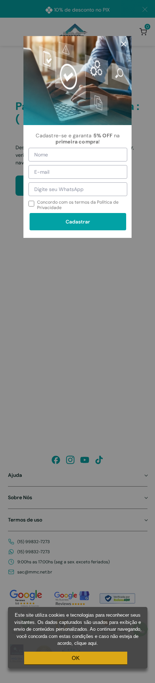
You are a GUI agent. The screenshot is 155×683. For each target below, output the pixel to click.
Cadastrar (78, 221)
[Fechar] (123, 43)
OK (76, 658)
